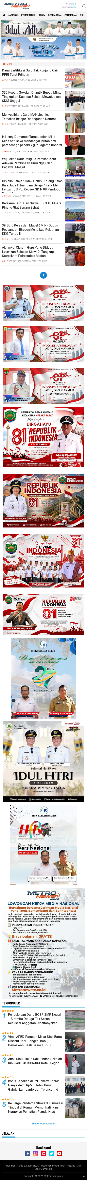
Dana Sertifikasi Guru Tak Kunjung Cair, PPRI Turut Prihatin (30, 72)
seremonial (55, 15)
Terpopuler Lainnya (43, 1123)
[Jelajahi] (82, 5)
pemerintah (28, 15)
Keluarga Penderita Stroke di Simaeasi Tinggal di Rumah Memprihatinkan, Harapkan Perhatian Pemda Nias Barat (35, 1109)
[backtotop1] (84, 1176)
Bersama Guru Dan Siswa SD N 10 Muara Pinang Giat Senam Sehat (31, 205)
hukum (42, 15)
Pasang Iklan (74, 1165)
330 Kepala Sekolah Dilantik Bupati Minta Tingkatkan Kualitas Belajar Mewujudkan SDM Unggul (32, 97)
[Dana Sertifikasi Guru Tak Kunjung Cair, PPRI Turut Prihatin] (75, 87)
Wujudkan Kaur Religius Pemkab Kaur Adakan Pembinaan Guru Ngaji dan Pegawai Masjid (29, 163)
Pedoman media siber (53, 1165)
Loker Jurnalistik (43, 1169)
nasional (13, 15)
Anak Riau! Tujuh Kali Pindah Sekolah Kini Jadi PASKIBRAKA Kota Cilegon (35, 1061)
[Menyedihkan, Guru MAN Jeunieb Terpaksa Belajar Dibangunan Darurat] (75, 131)
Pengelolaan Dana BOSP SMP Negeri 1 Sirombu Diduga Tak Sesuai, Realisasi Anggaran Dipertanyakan (34, 1019)
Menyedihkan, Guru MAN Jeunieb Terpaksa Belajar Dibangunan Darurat (29, 117)
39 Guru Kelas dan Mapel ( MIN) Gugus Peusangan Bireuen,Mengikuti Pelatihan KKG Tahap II (30, 229)
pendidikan (71, 15)
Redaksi (10, 1165)
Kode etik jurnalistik (28, 1165)
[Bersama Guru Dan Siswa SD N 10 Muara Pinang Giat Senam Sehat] (75, 220)
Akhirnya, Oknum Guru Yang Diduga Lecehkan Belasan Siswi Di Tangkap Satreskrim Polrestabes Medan (28, 252)
